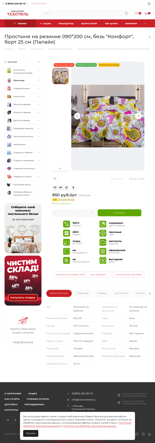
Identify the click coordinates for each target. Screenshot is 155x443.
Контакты (11, 410)
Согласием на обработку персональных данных (89, 426)
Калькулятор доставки (129, 275)
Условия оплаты (38, 399)
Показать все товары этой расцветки (70, 275)
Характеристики (59, 293)
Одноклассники (15, 420)
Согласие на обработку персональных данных (134, 395)
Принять (31, 433)
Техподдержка (34, 404)
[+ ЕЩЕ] (145, 23)
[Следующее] (138, 116)
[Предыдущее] (77, 116)
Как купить (121, 293)
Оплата (141, 293)
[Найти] (126, 13)
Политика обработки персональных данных (134, 402)
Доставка (11, 404)
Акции (32, 393)
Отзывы (101, 293)
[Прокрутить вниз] (60, 168)
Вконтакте (8, 420)
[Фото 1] (60, 76)
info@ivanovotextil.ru (84, 399)
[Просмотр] (107, 116)
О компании (13, 393)
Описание (82, 293)
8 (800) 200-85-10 (15, 3)
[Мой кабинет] (149, 4)
